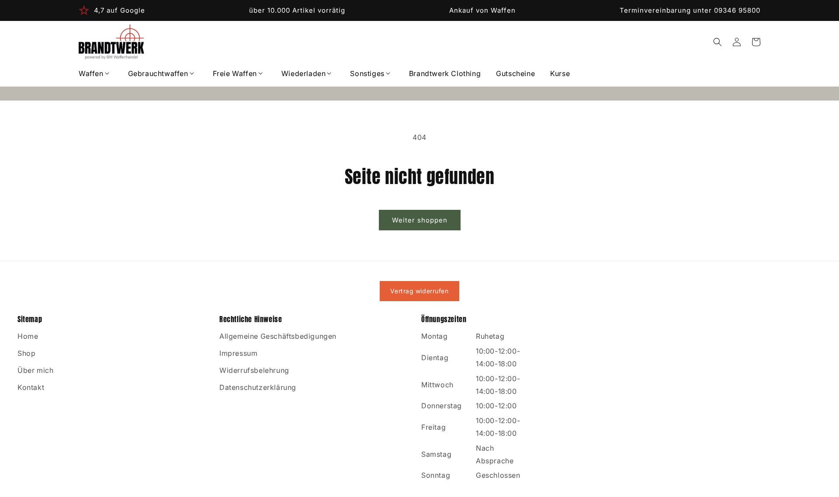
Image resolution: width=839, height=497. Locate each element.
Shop (26, 353)
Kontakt (30, 387)
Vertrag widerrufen (419, 291)
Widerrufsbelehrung (254, 370)
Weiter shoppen (419, 220)
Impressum (238, 353)
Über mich (35, 370)
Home (27, 336)
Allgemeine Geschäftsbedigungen (277, 336)
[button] (96, 73)
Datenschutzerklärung (257, 387)
